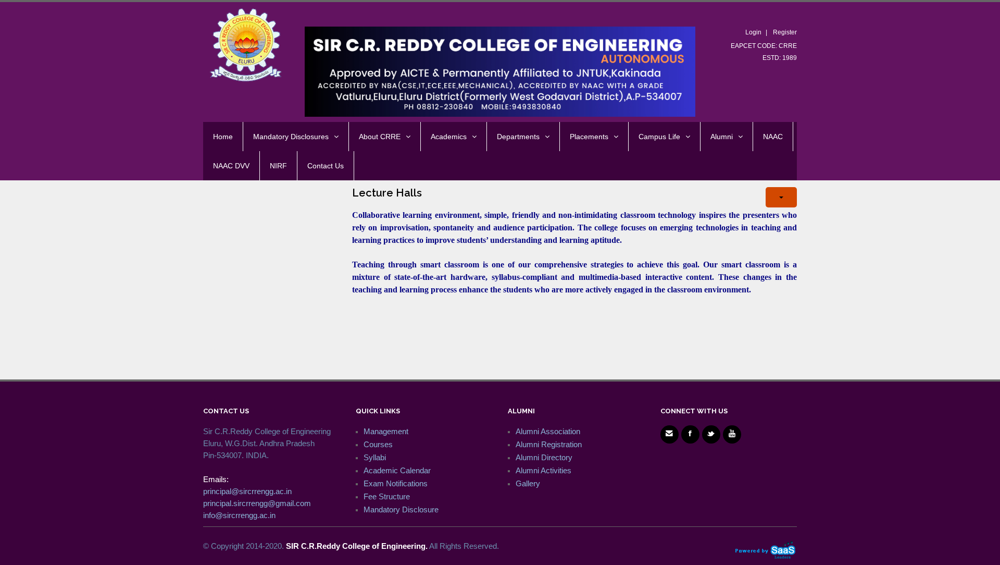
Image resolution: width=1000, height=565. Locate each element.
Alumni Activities (543, 470)
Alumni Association (548, 431)
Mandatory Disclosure (401, 509)
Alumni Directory (544, 457)
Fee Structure (387, 496)
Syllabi (375, 457)
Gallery (528, 483)
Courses (378, 444)
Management (386, 431)
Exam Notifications (396, 483)
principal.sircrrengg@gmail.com (257, 503)
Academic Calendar (397, 470)
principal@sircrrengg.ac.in (247, 491)
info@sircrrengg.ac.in (239, 515)
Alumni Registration (549, 444)
